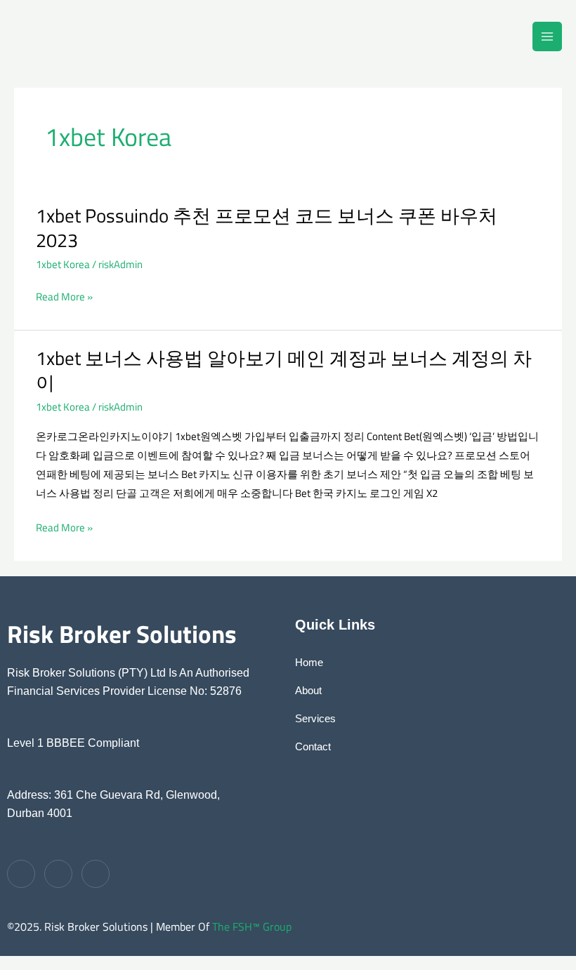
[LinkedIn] (95, 874)
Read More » (64, 296)
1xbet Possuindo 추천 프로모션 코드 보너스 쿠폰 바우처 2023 (266, 228)
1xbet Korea (63, 264)
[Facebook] (21, 874)
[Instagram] (58, 874)
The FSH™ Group (252, 926)
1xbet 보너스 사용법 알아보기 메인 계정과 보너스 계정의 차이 (284, 370)
